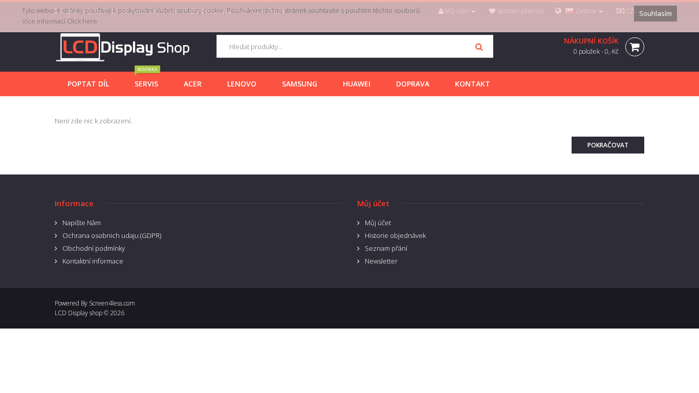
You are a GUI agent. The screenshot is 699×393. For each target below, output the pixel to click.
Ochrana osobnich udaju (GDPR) (111, 235)
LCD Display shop (78, 313)
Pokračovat (607, 145)
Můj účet (378, 222)
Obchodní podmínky (93, 248)
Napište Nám (81, 222)
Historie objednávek (395, 235)
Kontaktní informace (92, 261)
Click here (82, 21)
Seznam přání (386, 248)
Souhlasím (655, 13)
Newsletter (381, 261)
